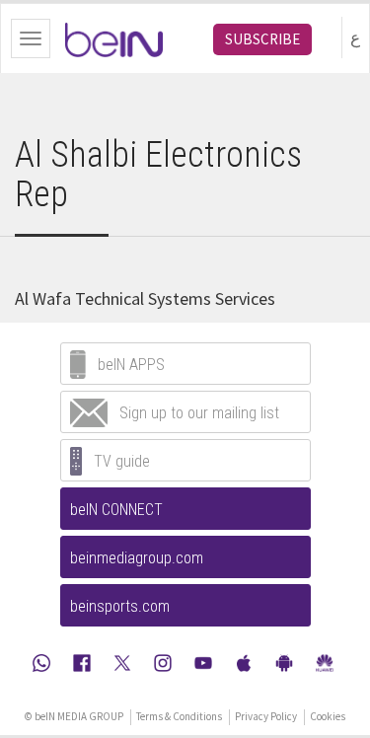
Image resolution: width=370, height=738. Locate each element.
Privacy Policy (266, 716)
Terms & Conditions (179, 716)
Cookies (327, 716)
